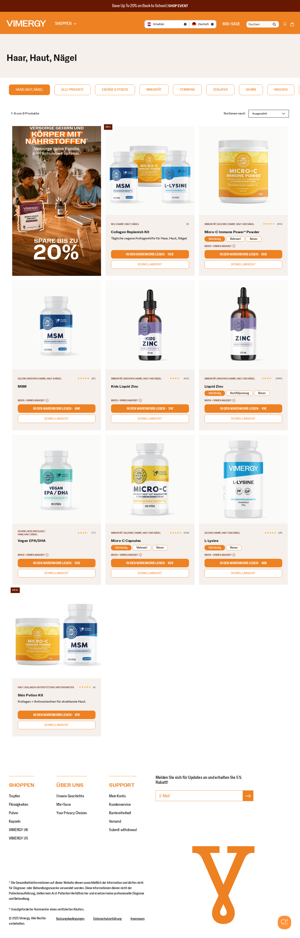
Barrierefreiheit (120, 813)
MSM (22, 386)
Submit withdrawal (123, 830)
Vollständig (215, 239)
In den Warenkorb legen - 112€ (150, 254)
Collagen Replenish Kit (130, 232)
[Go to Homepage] (26, 23)
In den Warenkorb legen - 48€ (56, 408)
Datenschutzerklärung (107, 918)
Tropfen (14, 796)
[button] (292, 25)
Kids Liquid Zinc (124, 386)
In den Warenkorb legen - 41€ (243, 408)
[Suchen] (274, 24)
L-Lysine (212, 541)
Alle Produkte (72, 89)
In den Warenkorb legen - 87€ (56, 715)
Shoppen (63, 23)
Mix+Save (63, 805)
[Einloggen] (284, 26)
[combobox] (262, 24)
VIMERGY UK (18, 830)
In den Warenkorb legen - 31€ (150, 408)
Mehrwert (235, 239)
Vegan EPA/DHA (32, 541)
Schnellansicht (150, 264)
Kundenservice (120, 805)
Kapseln (14, 822)
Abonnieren (248, 800)
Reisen (253, 239)
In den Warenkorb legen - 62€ (149, 563)
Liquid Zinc (214, 386)
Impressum (138, 918)
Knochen (281, 89)
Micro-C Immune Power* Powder (232, 232)
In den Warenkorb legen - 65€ (243, 254)
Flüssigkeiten (18, 805)
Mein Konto (117, 796)
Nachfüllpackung (239, 393)
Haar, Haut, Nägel (29, 89)
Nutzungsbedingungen (70, 918)
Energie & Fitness (115, 89)
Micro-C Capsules (126, 541)
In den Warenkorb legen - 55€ (56, 563)
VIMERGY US (18, 838)
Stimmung (187, 89)
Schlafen (220, 89)
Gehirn (251, 89)
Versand (115, 822)
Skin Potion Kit (30, 695)
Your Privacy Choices (71, 813)
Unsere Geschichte (70, 796)
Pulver (13, 813)
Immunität (154, 89)
